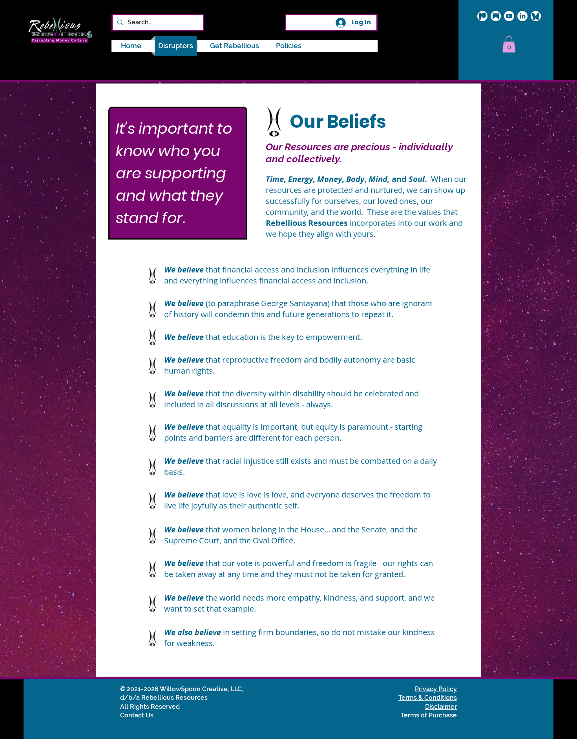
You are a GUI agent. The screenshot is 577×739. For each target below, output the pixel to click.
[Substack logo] (496, 16)
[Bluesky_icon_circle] (536, 16)
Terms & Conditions (427, 697)
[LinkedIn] (522, 16)
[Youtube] (509, 16)
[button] (288, 46)
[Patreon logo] (482, 16)
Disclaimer (441, 706)
